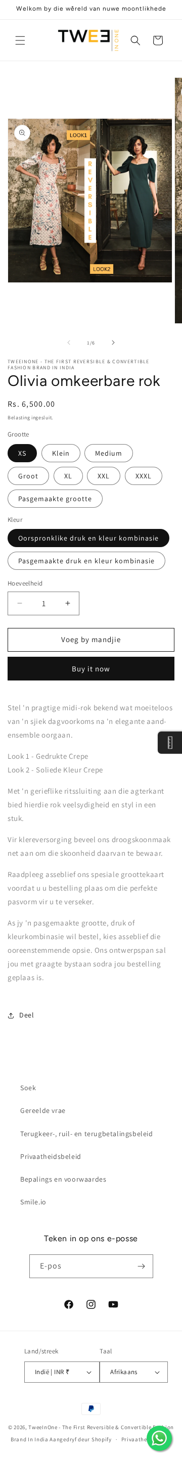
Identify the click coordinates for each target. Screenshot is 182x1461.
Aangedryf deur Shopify (80, 1439)
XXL (104, 475)
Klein (61, 453)
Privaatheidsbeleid (50, 1156)
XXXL (143, 475)
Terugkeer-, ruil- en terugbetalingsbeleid (86, 1133)
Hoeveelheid (25, 583)
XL (68, 475)
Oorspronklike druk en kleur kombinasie (88, 538)
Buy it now (91, 668)
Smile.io (33, 1201)
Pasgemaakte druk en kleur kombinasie (86, 560)
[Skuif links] (69, 342)
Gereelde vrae (43, 1110)
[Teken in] (141, 1266)
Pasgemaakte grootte (55, 498)
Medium (108, 453)
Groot (28, 475)
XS (22, 453)
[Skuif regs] (113, 342)
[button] (20, 40)
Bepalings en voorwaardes (63, 1179)
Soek (28, 1087)
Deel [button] (26, 1014)
